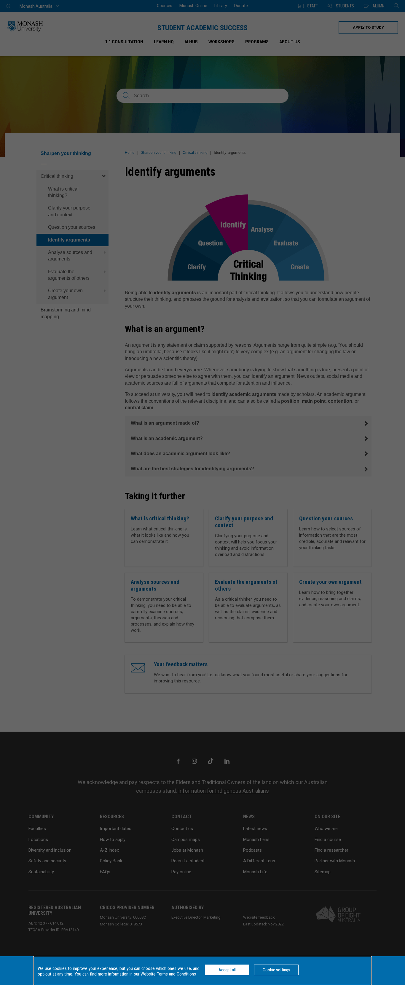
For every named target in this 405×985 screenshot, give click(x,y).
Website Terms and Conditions (168, 974)
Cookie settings (276, 970)
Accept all (227, 970)
